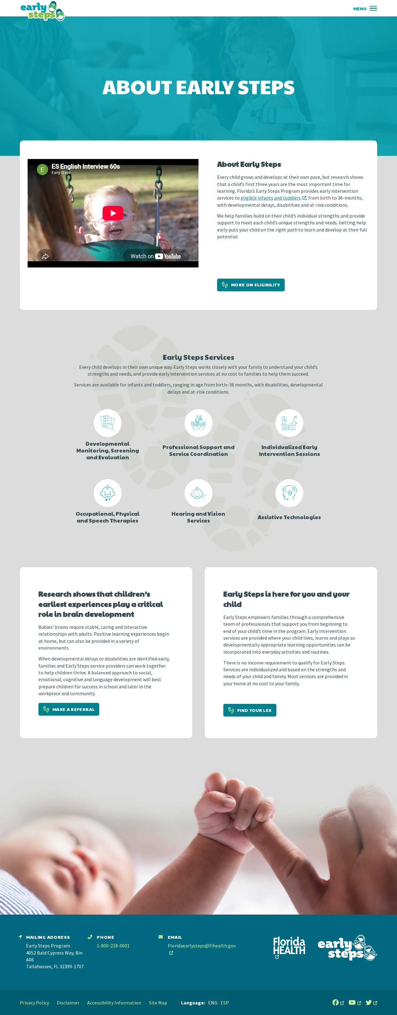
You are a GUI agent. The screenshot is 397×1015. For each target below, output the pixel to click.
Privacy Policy (34, 1002)
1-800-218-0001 (113, 945)
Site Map (158, 1002)
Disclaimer (68, 1002)
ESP (225, 1002)
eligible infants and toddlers (271, 198)
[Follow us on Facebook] (338, 1003)
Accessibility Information (114, 1002)
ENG (212, 1002)
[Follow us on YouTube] (355, 1003)
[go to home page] (43, 10)
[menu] (373, 8)
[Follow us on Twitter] (371, 1003)
